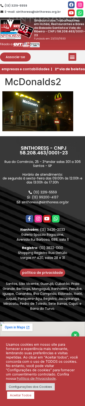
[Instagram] (79, 4)
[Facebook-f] (29, 219)
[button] (15, 56)
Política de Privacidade (36, 378)
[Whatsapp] (79, 12)
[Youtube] (71, 12)
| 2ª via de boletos (68, 69)
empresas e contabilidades (26, 69)
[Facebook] (71, 4)
